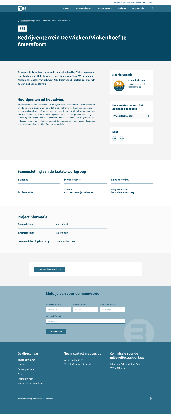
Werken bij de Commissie (30, 383)
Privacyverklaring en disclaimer (31, 399)
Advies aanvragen (26, 360)
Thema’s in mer (25, 378)
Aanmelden (55, 331)
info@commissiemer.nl (79, 364)
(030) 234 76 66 (136, 87)
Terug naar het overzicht (48, 269)
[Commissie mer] (22, 8)
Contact (21, 364)
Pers (20, 374)
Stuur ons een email (136, 84)
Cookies (49, 399)
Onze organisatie (26, 369)
